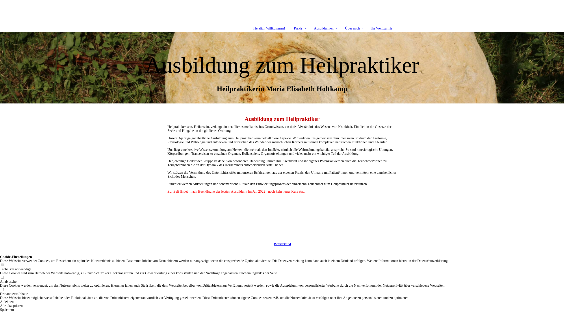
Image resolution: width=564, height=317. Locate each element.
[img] (282, 67)
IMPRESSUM (282, 244)
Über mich (352, 28)
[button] (224, 302)
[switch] (2, 265)
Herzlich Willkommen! (269, 28)
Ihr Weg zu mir (381, 28)
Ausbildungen (324, 28)
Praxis (298, 28)
